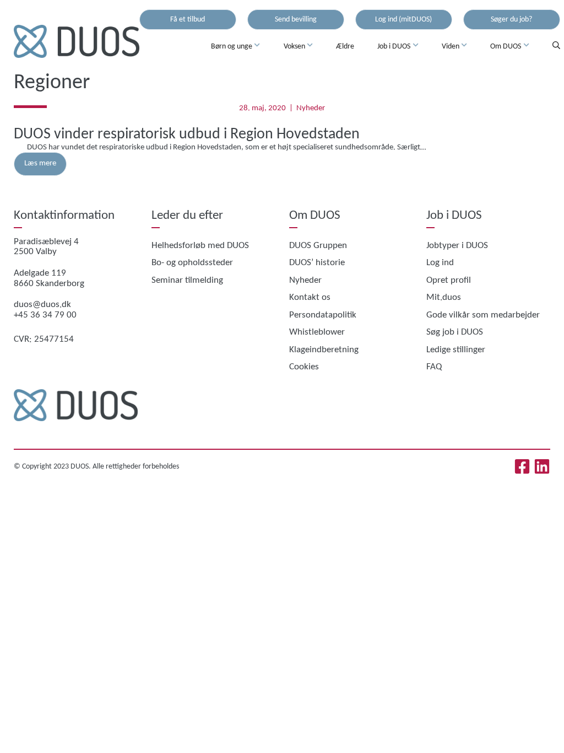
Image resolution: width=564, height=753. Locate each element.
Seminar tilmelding (187, 280)
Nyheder (310, 108)
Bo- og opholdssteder (192, 262)
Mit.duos (443, 297)
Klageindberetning (324, 349)
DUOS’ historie (317, 262)
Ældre (345, 46)
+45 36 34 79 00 (45, 315)
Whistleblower (317, 332)
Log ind (440, 262)
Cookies (304, 367)
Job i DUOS (393, 46)
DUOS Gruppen (318, 245)
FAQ (434, 367)
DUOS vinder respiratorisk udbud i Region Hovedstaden (187, 134)
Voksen (294, 46)
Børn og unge (231, 46)
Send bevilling (296, 19)
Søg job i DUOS (454, 332)
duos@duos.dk (42, 304)
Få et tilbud (187, 19)
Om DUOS (505, 46)
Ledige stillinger (455, 349)
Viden (450, 46)
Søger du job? (511, 19)
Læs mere (40, 163)
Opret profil (448, 280)
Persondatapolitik (322, 315)
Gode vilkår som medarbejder (483, 315)
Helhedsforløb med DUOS (200, 245)
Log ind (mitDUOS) (403, 19)
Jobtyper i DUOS (457, 245)
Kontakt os (309, 297)
